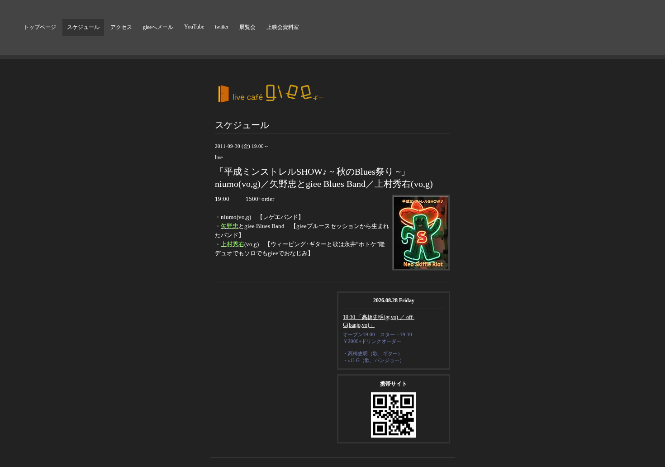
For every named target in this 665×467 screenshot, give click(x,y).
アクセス (121, 27)
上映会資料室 (282, 27)
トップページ (40, 27)
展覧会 (247, 27)
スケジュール (83, 27)
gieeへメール (158, 27)
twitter (221, 27)
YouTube (194, 27)
